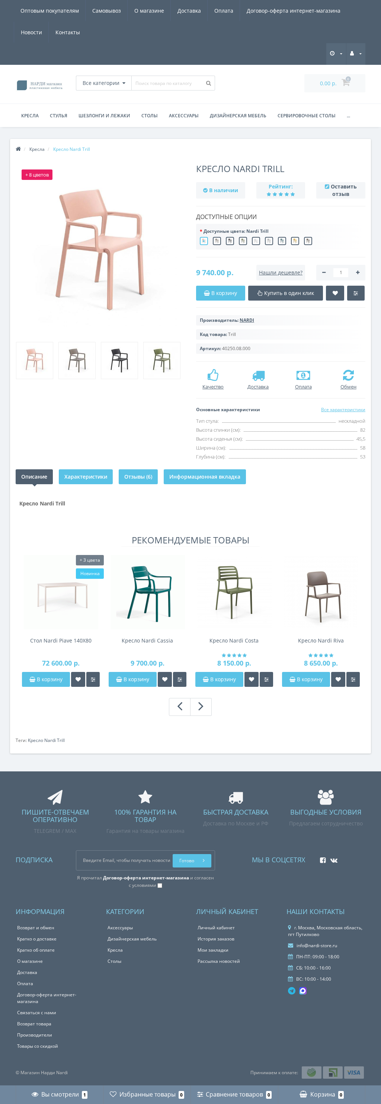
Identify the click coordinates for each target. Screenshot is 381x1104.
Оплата (223, 10)
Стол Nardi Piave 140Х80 (61, 640)
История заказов (216, 939)
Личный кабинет (216, 927)
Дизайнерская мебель (238, 115)
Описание (34, 476)
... (348, 115)
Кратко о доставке (37, 939)
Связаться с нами (36, 1012)
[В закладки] (78, 679)
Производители (34, 1035)
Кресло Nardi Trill (46, 740)
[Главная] (18, 149)
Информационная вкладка (204, 476)
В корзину (49, 679)
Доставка (189, 10)
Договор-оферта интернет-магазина (293, 10)
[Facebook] (321, 858)
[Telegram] (291, 990)
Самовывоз (106, 10)
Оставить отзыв (344, 190)
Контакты (67, 32)
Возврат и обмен (35, 927)
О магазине (149, 10)
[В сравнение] (93, 679)
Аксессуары (184, 115)
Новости (31, 32)
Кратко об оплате (36, 950)
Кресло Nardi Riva (321, 640)
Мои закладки (213, 950)
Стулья (58, 115)
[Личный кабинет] (356, 53)
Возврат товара (34, 1024)
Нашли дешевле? (280, 272)
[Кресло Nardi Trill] (100, 249)
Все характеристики (343, 409)
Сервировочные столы (307, 115)
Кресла (30, 115)
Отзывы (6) (138, 476)
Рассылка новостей (219, 961)
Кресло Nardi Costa (234, 640)
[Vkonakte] (332, 858)
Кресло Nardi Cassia (147, 640)
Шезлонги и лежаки (104, 115)
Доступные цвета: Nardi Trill (236, 231)
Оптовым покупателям (49, 10)
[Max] (303, 990)
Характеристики (85, 476)
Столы (149, 115)
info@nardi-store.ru (316, 945)
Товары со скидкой (37, 1046)
